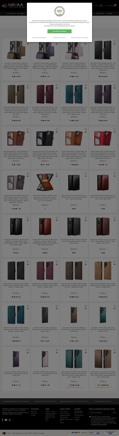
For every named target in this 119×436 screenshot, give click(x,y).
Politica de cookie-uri (59, 37)
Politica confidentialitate (39, 37)
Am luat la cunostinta (59, 31)
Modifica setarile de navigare (79, 37)
